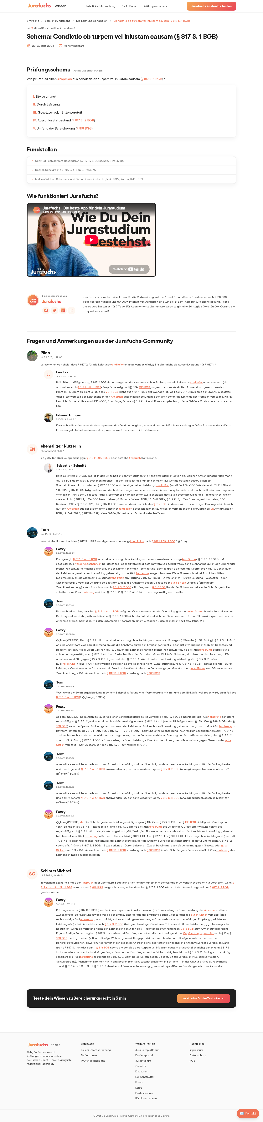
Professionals (144, 1093)
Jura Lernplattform (147, 1049)
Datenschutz (198, 1055)
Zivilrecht (33, 20)
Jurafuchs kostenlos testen (211, 6)
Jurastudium (143, 1060)
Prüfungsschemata (155, 6)
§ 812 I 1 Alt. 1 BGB (89, 387)
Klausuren (141, 1071)
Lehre (138, 1087)
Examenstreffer (144, 1076)
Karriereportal (144, 1055)
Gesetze (140, 1066)
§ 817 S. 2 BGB (83, 120)
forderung (81, 564)
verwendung (87, 919)
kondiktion (117, 364)
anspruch (95, 564)
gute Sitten (178, 582)
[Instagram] (71, 310)
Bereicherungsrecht (57, 20)
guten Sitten (195, 611)
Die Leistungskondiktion (91, 20)
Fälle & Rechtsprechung (101, 6)
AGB (192, 1060)
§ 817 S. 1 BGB (152, 79)
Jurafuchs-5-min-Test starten (203, 998)
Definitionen (129, 6)
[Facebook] (46, 310)
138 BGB (144, 387)
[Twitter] (54, 310)
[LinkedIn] (63, 310)
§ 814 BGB (112, 392)
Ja (212, 508)
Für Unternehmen (146, 1098)
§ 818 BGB (84, 128)
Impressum (196, 1049)
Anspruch (64, 79)
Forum (139, 1082)
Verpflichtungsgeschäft (198, 933)
